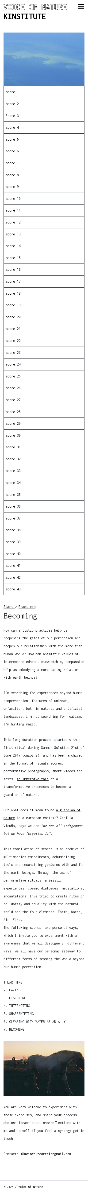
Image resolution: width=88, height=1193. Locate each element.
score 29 (13, 423)
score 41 (13, 565)
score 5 (12, 139)
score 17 (13, 281)
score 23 (13, 353)
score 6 (12, 151)
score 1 (12, 92)
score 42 (13, 577)
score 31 (13, 447)
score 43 (13, 589)
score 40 (13, 554)
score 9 (12, 187)
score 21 (13, 329)
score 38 (13, 530)
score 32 (13, 459)
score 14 (13, 246)
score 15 (13, 258)
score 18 (13, 293)
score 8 (12, 175)
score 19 (13, 305)
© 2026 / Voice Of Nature (23, 1187)
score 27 (13, 400)
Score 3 (12, 116)
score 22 (13, 341)
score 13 (13, 234)
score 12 (13, 222)
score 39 (13, 542)
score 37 (13, 518)
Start (9, 607)
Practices (27, 607)
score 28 (13, 412)
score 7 (12, 163)
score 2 (12, 104)
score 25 (13, 376)
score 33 (13, 471)
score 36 (13, 506)
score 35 (13, 495)
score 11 (13, 210)
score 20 (13, 317)
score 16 (13, 269)
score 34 (13, 483)
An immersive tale (33, 779)
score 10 (13, 199)
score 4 (12, 127)
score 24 (13, 364)
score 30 (13, 435)
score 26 (13, 388)
